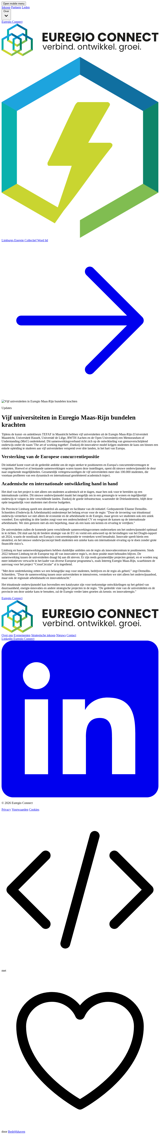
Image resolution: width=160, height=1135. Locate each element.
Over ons (7, 635)
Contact (71, 635)
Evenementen (22, 635)
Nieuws (61, 635)
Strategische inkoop (43, 635)
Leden (26, 7)
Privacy (6, 809)
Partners (16, 7)
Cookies (34, 809)
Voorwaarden (20, 809)
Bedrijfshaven (16, 1131)
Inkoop (6, 7)
